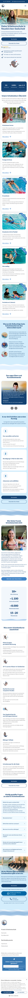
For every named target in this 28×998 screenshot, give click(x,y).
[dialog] (14, 988)
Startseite (3, 933)
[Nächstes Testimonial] (16, 408)
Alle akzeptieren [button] (7, 992)
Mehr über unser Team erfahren (14, 578)
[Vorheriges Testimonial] (12, 408)
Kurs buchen (14, 39)
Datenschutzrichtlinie (17, 990)
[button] (14, 996)
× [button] (26, 979)
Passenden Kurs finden (14, 43)
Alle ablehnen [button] (21, 992)
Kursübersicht (5, 935)
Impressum (4, 943)
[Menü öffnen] (25, 6)
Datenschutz (4, 946)
